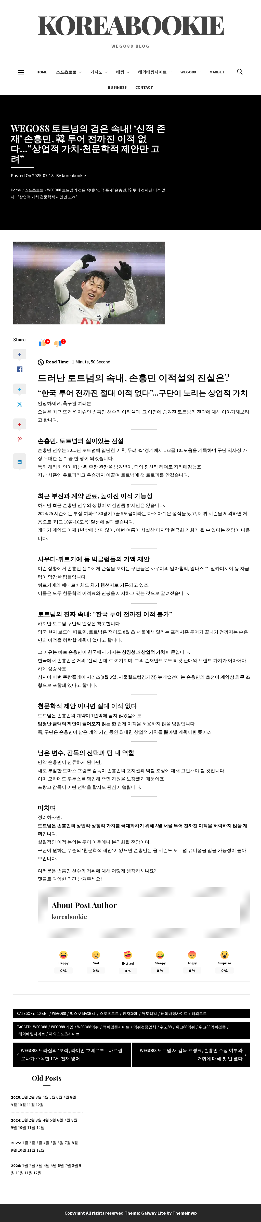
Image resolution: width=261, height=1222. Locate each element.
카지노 (96, 71)
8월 (74, 1120)
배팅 (120, 71)
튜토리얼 (149, 1013)
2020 (15, 1097)
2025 (15, 1142)
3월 (39, 1142)
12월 (40, 1127)
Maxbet (217, 71)
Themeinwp (185, 1213)
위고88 (166, 1026)
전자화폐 (130, 1013)
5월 (53, 1120)
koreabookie (74, 175)
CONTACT (144, 87)
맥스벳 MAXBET (83, 1013)
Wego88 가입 (62, 1026)
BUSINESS (117, 87)
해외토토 (199, 1013)
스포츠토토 (66, 71)
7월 (67, 1120)
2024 (15, 1120)
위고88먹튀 (185, 1026)
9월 (14, 1104)
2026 (15, 1165)
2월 (32, 1165)
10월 (22, 1127)
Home (41, 71)
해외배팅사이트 (152, 71)
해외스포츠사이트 (64, 1033)
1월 (25, 1142)
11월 (31, 1127)
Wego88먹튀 (88, 1026)
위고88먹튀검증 (212, 1026)
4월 (46, 1120)
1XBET (42, 1013)
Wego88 (188, 71)
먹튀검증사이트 (116, 1026)
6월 (60, 1120)
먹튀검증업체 (144, 1026)
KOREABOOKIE (130, 24)
